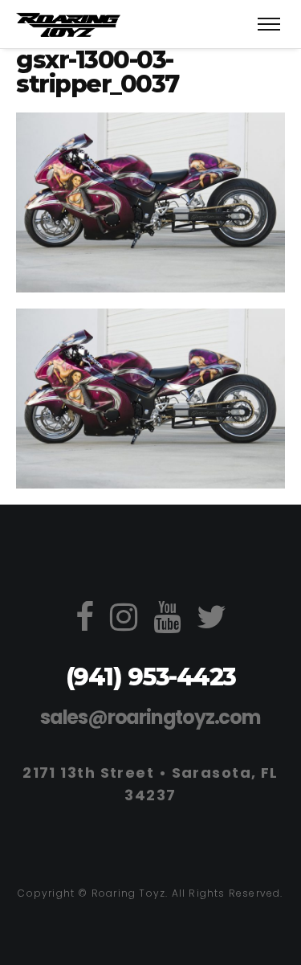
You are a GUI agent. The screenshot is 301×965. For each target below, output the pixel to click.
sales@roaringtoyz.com (150, 717)
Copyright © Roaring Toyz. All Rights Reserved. (150, 893)
